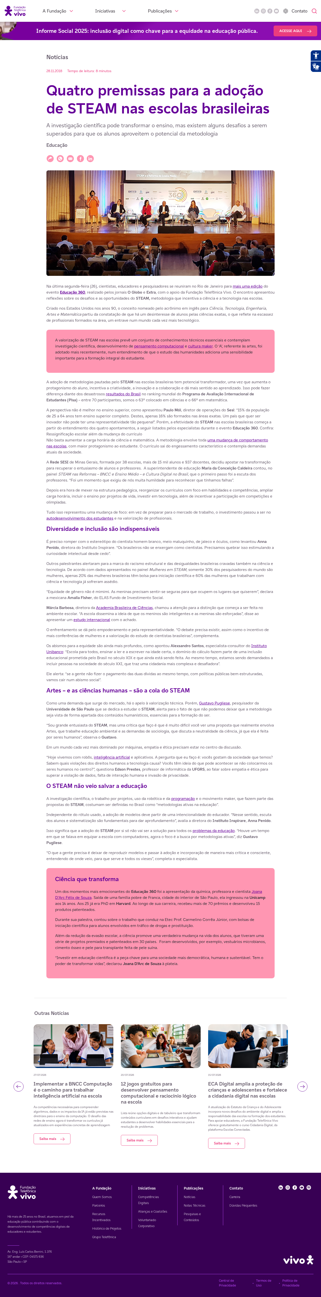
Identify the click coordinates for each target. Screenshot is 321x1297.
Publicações (160, 11)
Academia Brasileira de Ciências (124, 607)
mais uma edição (248, 286)
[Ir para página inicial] (15, 10)
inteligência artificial (112, 757)
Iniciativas (105, 11)
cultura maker (200, 346)
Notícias (189, 1197)
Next (302, 1087)
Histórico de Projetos (106, 1228)
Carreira (234, 1197)
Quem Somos (102, 1197)
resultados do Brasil (123, 394)
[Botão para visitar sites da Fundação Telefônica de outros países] (285, 11)
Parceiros (98, 1205)
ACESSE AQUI (291, 31)
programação (183, 798)
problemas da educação (214, 830)
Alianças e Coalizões (152, 1211)
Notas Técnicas (194, 1205)
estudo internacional (91, 619)
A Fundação (54, 11)
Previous (19, 1087)
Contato (299, 11)
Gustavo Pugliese (214, 703)
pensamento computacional (159, 346)
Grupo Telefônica (104, 1237)
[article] (160, 630)
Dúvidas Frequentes (243, 1205)
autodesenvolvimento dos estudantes (79, 518)
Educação (56, 145)
